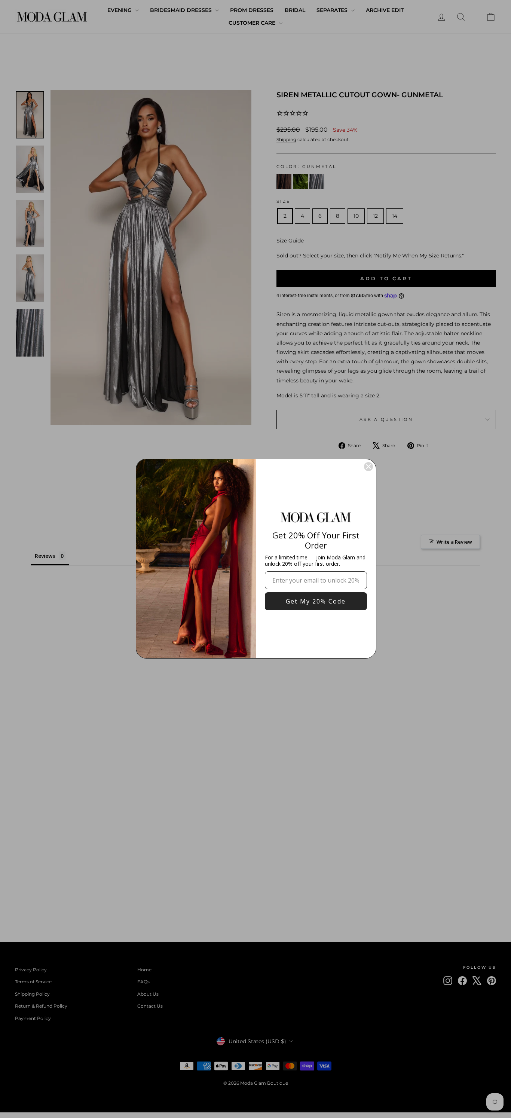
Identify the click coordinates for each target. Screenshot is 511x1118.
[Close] (368, 466)
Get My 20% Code (316, 601)
